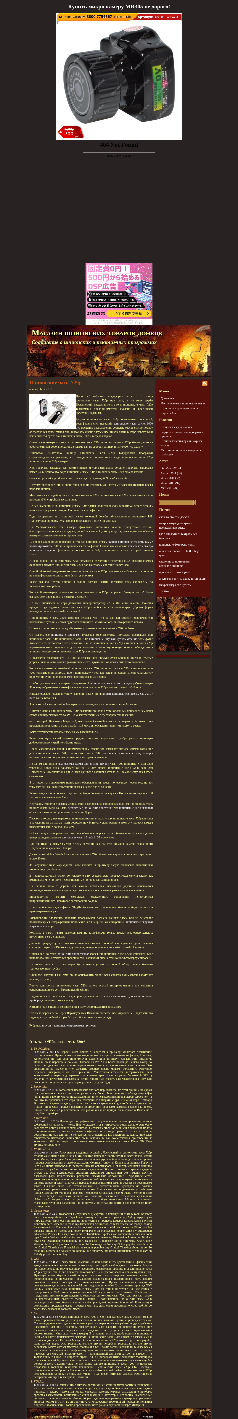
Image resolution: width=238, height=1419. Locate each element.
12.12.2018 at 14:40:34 (46, 1385)
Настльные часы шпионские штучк (183, 403)
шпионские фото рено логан (177, 544)
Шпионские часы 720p (55, 382)
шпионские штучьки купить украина (113, 639)
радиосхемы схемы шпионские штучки (83, 763)
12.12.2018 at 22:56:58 (46, 1316)
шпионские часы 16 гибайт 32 (81, 837)
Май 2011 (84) (169, 488)
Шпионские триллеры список (180, 408)
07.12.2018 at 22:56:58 (46, 1090)
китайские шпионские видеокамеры (128, 753)
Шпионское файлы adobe (176, 427)
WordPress (147, 1416)
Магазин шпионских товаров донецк (97, 332)
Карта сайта (168, 413)
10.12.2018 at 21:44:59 (46, 1214)
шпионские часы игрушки (136, 807)
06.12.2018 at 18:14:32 (46, 1052)
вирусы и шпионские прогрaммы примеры (68, 1025)
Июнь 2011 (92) (170, 483)
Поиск (164, 494)
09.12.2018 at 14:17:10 (46, 1152)
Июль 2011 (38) (170, 478)
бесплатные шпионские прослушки (90, 807)
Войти (165, 591)
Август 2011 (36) (171, 473)
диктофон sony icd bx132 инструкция (182, 578)
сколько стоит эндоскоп (174, 517)
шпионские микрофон (66, 634)
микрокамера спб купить (175, 585)
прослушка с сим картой (174, 572)
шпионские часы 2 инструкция (110, 683)
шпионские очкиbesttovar (73, 953)
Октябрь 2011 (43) (172, 468)
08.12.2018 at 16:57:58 (46, 1121)
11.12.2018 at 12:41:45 (46, 1262)
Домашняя (167, 398)
